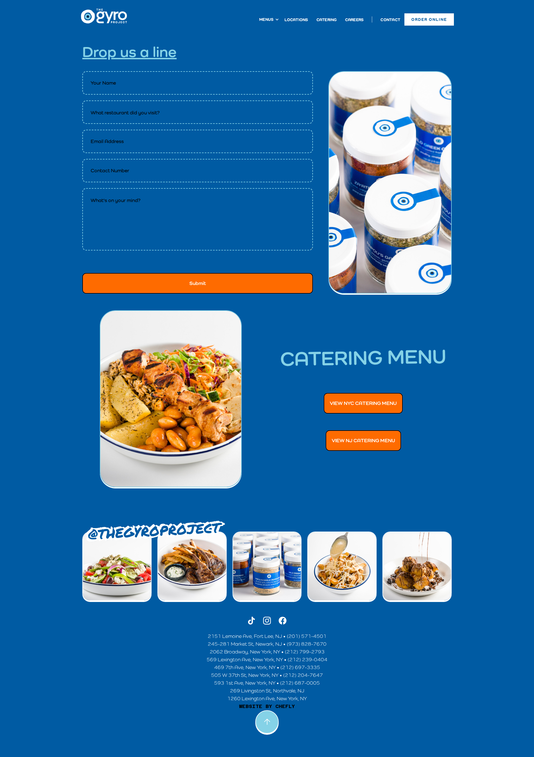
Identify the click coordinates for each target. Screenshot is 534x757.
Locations (296, 20)
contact (390, 20)
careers (354, 20)
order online (429, 19)
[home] (104, 16)
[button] (266, 19)
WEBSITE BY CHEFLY (267, 706)
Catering (327, 20)
